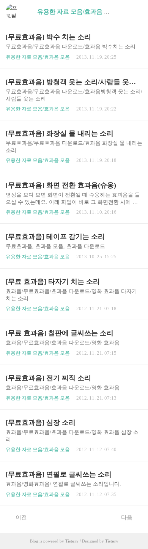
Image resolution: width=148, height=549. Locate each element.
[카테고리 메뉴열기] (134, 11)
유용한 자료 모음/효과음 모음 (38, 57)
